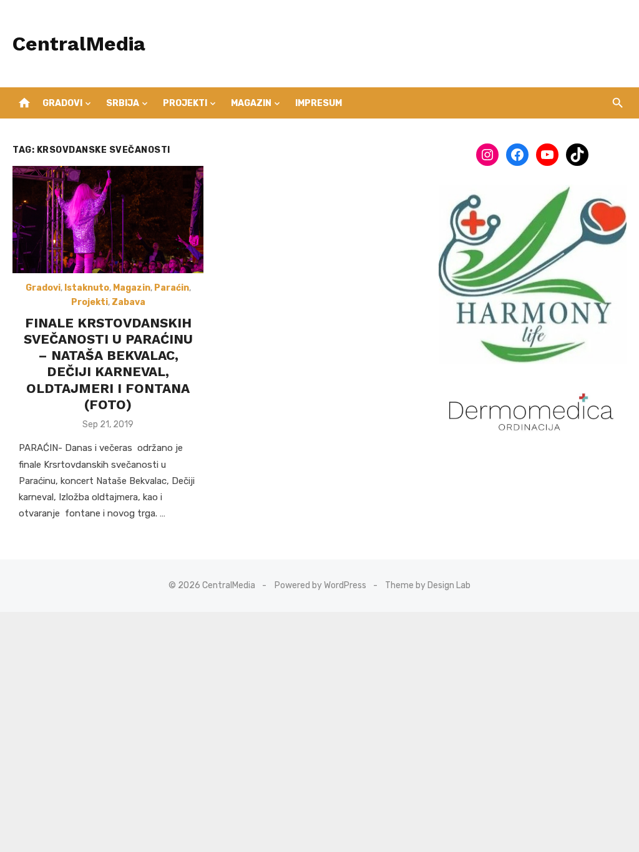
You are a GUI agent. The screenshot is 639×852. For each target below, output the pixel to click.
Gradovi (62, 103)
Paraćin (171, 288)
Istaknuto (86, 288)
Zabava (128, 302)
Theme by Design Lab (428, 585)
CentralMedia (78, 44)
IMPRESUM (318, 103)
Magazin (251, 103)
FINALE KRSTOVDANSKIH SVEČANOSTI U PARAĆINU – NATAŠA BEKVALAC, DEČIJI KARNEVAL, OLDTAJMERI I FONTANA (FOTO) (108, 363)
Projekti (185, 103)
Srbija (122, 103)
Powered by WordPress (320, 585)
